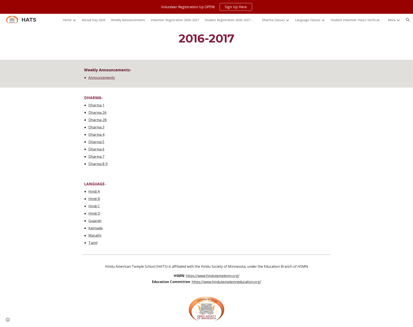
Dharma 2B (97, 119)
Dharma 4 (96, 134)
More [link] (392, 20)
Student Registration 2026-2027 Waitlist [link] (230, 20)
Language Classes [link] (308, 20)
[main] (206, 38)
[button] (408, 20)
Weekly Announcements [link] (128, 20)
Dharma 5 (96, 141)
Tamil (92, 242)
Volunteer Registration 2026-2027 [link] (175, 20)
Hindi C (94, 206)
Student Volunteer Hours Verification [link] (356, 20)
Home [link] (67, 20)
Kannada (95, 228)
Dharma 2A (97, 112)
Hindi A (94, 191)
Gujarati (94, 220)
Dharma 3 (96, 127)
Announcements (101, 77)
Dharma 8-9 (98, 163)
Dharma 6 (96, 149)
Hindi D (94, 213)
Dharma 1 (96, 105)
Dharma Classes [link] (273, 20)
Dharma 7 (96, 156)
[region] (206, 7)
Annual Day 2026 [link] (93, 20)
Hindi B (94, 198)
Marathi (94, 235)
